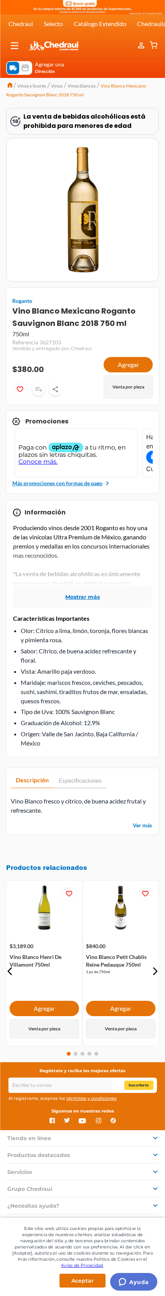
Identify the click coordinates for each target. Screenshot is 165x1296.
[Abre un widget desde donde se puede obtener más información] (133, 1282)
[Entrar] (142, 45)
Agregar (128, 364)
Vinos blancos (82, 86)
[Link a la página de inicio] (10, 86)
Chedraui (20, 23)
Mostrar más (82, 596)
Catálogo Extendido (100, 23)
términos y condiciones (91, 1098)
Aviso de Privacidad (82, 1265)
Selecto (53, 23)
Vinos (57, 86)
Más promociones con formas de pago (57, 483)
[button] (14, 45)
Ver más (142, 825)
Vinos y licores (31, 86)
